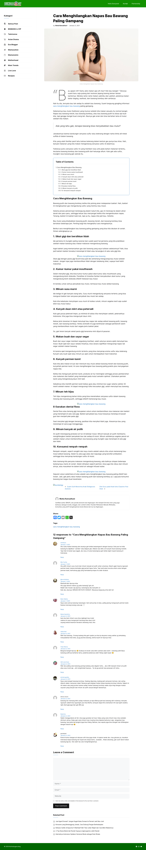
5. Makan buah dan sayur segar (71, 179)
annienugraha (64, 677)
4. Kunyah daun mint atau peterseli (72, 177)
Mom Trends (13, 65)
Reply (62, 557)
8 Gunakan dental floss (68, 186)
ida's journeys (64, 662)
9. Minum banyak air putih (69, 188)
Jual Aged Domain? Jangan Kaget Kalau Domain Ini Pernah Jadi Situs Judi (80, 821)
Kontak (125, 4)
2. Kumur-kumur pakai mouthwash (72, 172)
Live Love (12, 71)
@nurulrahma (64, 579)
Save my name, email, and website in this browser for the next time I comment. (77, 801)
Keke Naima (64, 599)
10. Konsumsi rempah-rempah (71, 190)
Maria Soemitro (65, 614)
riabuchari (63, 631)
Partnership (136, 4)
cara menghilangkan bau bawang (66, 106)
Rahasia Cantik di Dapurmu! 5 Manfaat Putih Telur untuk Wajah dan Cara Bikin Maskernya (84, 828)
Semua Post (13, 24)
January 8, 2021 (65, 616)
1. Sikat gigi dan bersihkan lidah (70, 170)
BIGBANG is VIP (14, 29)
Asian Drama (13, 39)
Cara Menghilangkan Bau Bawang (69, 167)
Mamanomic (13, 55)
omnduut (63, 542)
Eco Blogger (13, 45)
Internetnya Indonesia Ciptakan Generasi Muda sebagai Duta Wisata (78, 834)
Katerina (63, 714)
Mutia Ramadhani (61, 25)
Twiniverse (12, 34)
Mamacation (13, 50)
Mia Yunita (63, 562)
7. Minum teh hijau (66, 183)
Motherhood (13, 60)
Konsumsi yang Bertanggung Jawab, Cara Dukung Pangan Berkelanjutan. (79, 824)
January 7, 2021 (65, 544)
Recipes (11, 76)
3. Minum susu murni (67, 174)
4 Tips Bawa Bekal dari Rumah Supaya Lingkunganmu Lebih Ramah (77, 831)
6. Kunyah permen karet (68, 181)
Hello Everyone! (113, 4)
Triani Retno (64, 647)
